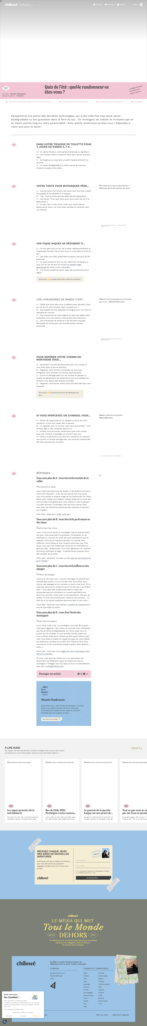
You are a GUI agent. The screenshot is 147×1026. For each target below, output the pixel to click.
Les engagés (88, 993)
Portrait (101, 973)
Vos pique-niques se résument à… (110, 102)
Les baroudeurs (104, 984)
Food (85, 998)
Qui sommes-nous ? (57, 973)
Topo (85, 981)
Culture (86, 987)
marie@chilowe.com (55, 666)
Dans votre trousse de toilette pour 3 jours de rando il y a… (29, 102)
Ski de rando (103, 1001)
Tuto (85, 979)
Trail (100, 1004)
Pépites (86, 976)
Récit (85, 973)
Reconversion (88, 995)
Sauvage (87, 984)
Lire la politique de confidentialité (13, 1009)
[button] (4, 1021)
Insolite (101, 993)
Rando (86, 1001)
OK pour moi (37, 1016)
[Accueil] (11, 4)
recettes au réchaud (77, 605)
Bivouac (101, 998)
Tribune (101, 981)
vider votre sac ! (64, 514)
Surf (85, 1004)
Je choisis (23, 1016)
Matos (100, 979)
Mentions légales (121, 1015)
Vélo (85, 1006)
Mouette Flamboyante (18, 94)
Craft (100, 995)
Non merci (9, 1016)
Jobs (52, 979)
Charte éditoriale (56, 976)
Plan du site (102, 1015)
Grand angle (102, 976)
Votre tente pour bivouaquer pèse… (74, 102)
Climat (86, 990)
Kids (100, 987)
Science (101, 990)
